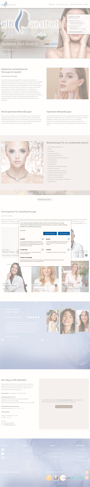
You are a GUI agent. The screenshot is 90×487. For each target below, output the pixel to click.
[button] (50, 233)
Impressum (23, 230)
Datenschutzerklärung (35, 226)
